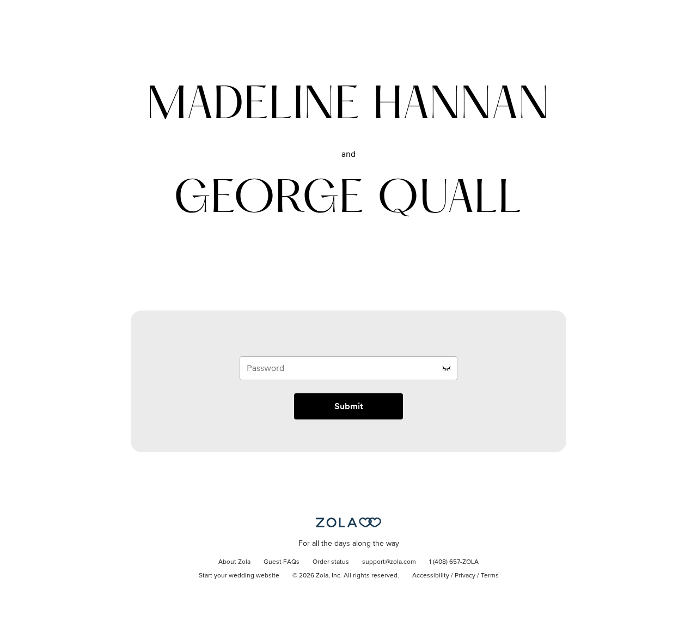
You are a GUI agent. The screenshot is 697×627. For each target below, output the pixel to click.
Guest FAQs (281, 562)
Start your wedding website (239, 576)
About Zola (234, 562)
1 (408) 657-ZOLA (454, 562)
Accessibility (430, 576)
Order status (331, 562)
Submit (348, 406)
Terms (490, 576)
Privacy (465, 576)
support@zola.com (389, 562)
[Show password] (446, 368)
